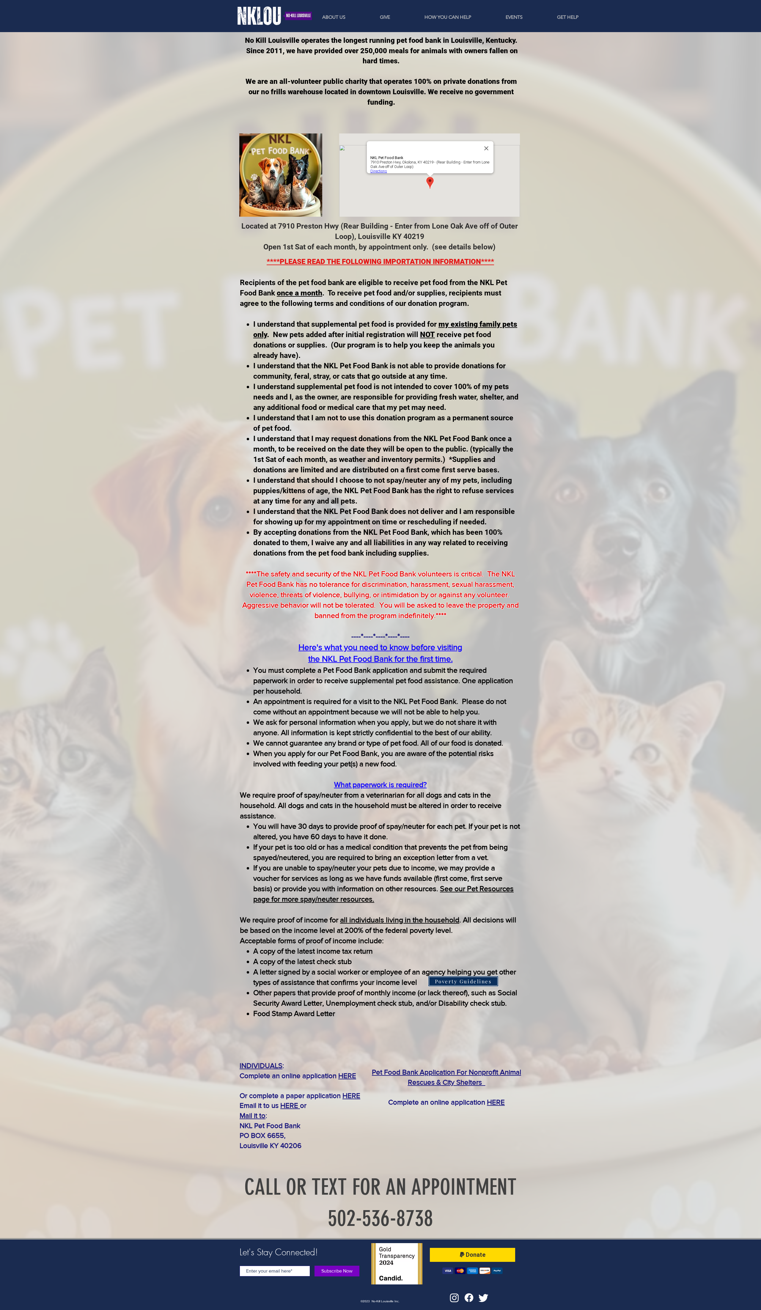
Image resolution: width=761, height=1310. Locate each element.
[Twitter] (483, 1297)
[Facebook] (469, 1297)
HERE (347, 1076)
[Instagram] (454, 1297)
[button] (500, 17)
